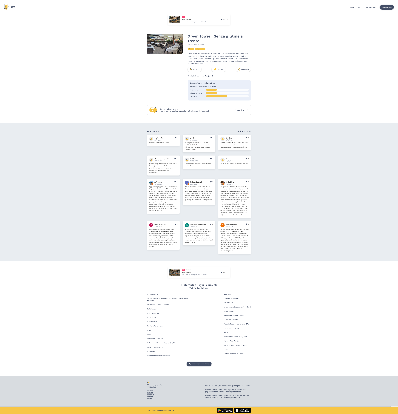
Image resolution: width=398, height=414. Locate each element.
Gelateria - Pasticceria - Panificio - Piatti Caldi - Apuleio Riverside (168, 299)
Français (150, 395)
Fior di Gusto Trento (231, 328)
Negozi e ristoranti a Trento (199, 364)
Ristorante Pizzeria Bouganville (236, 337)
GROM (226, 332)
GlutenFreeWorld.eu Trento (234, 354)
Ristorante (200, 49)
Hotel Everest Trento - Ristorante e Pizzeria (163, 343)
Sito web (220, 69)
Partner (214, 392)
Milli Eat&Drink (153, 313)
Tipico (226, 349)
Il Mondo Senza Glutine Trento (158, 356)
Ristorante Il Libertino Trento (158, 305)
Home (352, 7)
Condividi (245, 69)
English (150, 393)
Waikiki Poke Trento (231, 341)
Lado (149, 334)
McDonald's (151, 317)
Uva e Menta (228, 303)
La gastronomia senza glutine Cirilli (237, 307)
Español (150, 397)
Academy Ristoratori (232, 397)
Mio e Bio (227, 294)
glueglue (152, 387)
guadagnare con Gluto (240, 386)
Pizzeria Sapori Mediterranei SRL (236, 324)
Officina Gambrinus (231, 298)
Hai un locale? (371, 7)
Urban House (229, 311)
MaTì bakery (151, 351)
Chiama (196, 69)
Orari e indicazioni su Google (199, 76)
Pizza (191, 49)
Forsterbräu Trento (231, 320)
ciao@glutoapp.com (233, 392)
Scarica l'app (387, 7)
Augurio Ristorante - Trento (234, 315)
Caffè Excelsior (152, 309)
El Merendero (152, 322)
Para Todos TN (152, 294)
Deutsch (150, 399)
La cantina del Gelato (155, 339)
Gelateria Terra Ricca (155, 326)
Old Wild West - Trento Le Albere (235, 345)
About (360, 7)
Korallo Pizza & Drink (155, 347)
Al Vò (149, 330)
